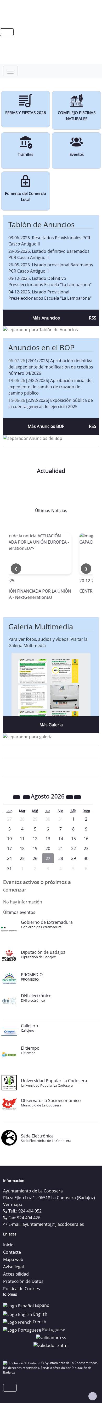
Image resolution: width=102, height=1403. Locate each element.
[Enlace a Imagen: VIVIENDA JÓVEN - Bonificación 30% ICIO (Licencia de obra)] (65, 670)
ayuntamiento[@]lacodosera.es (53, 1224)
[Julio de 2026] (27, 797)
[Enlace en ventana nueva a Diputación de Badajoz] (22, 1363)
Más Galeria (51, 725)
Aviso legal (13, 1267)
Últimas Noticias (51, 510)
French (39, 1322)
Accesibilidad (16, 1274)
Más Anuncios (46, 318)
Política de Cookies (21, 1288)
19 (35, 848)
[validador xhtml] (51, 1345)
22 (73, 848)
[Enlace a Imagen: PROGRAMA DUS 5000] (65, 696)
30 (86, 858)
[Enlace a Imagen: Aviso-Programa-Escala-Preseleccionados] (32, 670)
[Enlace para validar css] (51, 1337)
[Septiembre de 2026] (77, 797)
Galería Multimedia (40, 626)
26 (35, 858)
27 (48, 858)
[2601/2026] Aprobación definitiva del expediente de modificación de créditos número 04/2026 (50, 367)
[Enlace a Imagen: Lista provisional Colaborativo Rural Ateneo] (32, 696)
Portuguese (53, 1329)
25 (22, 858)
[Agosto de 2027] (70, 797)
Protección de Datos (23, 1281)
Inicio (8, 1245)
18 (22, 848)
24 (9, 858)
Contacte (12, 1252)
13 (48, 838)
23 (86, 848)
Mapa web (13, 1259)
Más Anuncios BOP (46, 426)
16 (86, 838)
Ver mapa (12, 1204)
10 (9, 838)
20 (48, 848)
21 (60, 848)
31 (9, 868)
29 (73, 858)
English (39, 1314)
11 (22, 838)
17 (9, 848)
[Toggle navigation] (10, 71)
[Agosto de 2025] (17, 797)
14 (60, 838)
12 (35, 838)
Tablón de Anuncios (41, 224)
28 (60, 858)
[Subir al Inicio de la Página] (92, 1396)
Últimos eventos (19, 912)
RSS (92, 318)
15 (73, 838)
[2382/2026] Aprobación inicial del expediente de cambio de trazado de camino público (50, 387)
